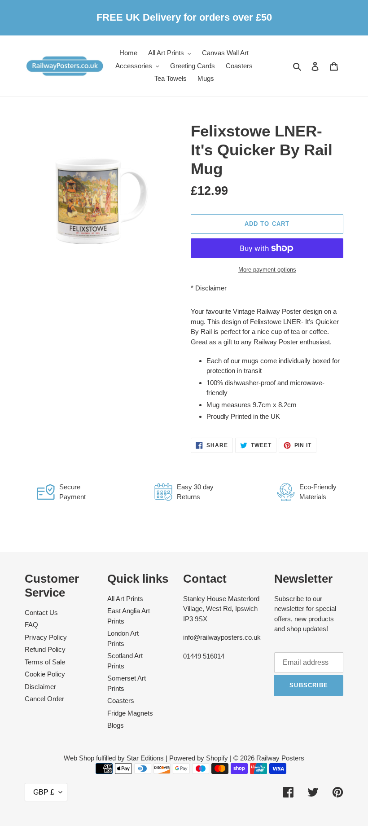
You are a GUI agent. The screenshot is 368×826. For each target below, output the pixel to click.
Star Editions (145, 758)
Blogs (115, 725)
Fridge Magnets (130, 713)
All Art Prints (125, 598)
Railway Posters (280, 758)
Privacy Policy (46, 637)
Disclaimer (211, 288)
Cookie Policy (45, 674)
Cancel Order (44, 699)
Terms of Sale (45, 662)
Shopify (217, 758)
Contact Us (41, 612)
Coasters (120, 700)
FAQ (31, 624)
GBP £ (43, 792)
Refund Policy (45, 649)
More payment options (267, 269)
